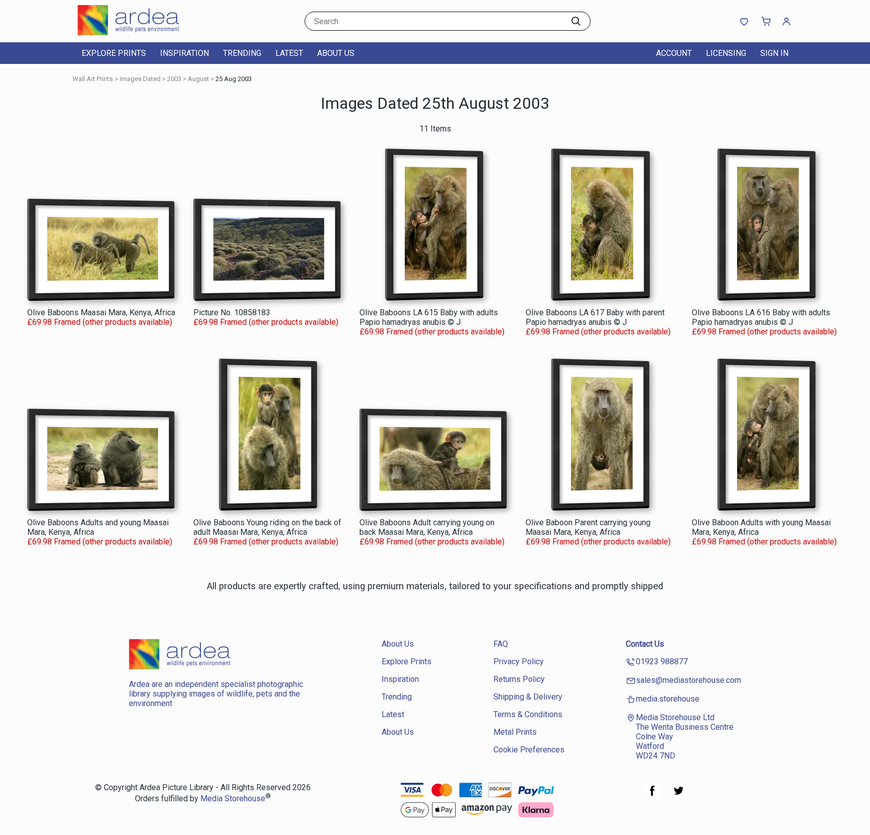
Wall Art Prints (92, 79)
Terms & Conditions (527, 714)
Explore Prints (114, 53)
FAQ (500, 644)
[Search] (576, 21)
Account (674, 53)
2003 (174, 79)
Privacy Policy (518, 661)
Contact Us (645, 644)
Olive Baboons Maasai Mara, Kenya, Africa (101, 312)
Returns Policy (519, 679)
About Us (335, 53)
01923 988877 (662, 661)
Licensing (726, 53)
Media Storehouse (232, 799)
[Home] (140, 32)
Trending (242, 53)
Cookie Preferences (528, 749)
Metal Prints (515, 732)
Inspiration (184, 53)
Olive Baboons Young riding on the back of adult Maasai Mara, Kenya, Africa (267, 527)
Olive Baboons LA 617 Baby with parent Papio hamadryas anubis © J (595, 317)
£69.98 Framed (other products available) (99, 322)
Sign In (774, 53)
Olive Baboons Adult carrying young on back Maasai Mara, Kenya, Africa (426, 527)
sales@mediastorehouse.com (688, 680)
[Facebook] (652, 796)
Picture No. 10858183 (231, 312)
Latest (289, 53)
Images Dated (140, 79)
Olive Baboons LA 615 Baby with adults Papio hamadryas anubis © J (428, 317)
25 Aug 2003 (233, 79)
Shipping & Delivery (527, 697)
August (198, 79)
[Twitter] (679, 796)
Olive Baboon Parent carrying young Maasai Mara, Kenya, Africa (588, 527)
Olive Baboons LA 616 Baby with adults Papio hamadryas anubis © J (761, 317)
